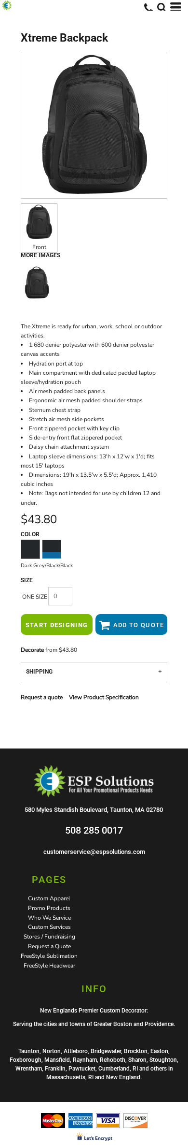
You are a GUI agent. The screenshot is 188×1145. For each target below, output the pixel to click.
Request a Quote (49, 946)
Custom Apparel (49, 898)
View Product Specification (104, 697)
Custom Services (49, 927)
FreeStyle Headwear (49, 965)
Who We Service (49, 918)
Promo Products (49, 908)
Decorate (32, 650)
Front (39, 247)
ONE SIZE (34, 597)
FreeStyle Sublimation (49, 956)
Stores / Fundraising (49, 936)
